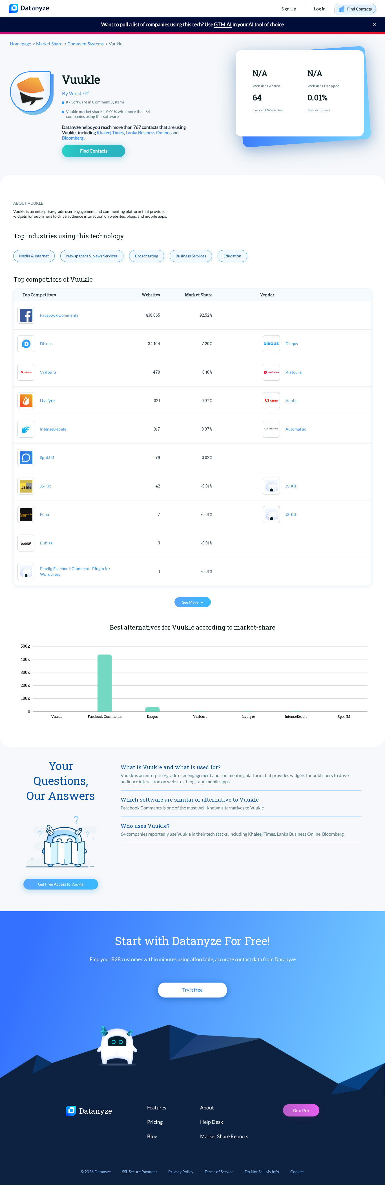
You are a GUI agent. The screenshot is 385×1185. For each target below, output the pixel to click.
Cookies (297, 1171)
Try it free (192, 990)
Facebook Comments (59, 315)
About (207, 1107)
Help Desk (211, 1122)
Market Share (49, 43)
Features (156, 1107)
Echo (44, 514)
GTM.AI (223, 24)
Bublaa (46, 542)
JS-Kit (45, 486)
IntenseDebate (53, 429)
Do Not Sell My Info (262, 1171)
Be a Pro (301, 1110)
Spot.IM (47, 457)
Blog (152, 1136)
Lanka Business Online (148, 132)
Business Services (191, 255)
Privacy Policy (180, 1171)
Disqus (46, 343)
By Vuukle (73, 93)
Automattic (296, 429)
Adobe (291, 400)
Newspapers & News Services (92, 255)
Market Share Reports (224, 1136)
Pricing (155, 1122)
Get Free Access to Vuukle (60, 884)
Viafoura (48, 372)
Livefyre (47, 400)
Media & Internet (34, 255)
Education (232, 255)
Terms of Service (219, 1171)
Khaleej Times (111, 132)
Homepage (20, 43)
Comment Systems (85, 43)
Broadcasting (146, 255)
